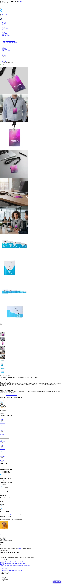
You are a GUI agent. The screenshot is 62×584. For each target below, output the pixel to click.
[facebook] (1, 45)
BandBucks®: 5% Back (6, 35)
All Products (4, 55)
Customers (2, 562)
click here (19, 548)
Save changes (5, 550)
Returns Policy (20, 563)
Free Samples (15, 563)
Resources (2, 564)
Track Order (6, 563)
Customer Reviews (5, 28)
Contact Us (24, 561)
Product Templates (5, 34)
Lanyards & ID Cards (5, 49)
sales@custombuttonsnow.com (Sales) (9, 41)
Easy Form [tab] (4, 484)
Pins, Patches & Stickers (6, 53)
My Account (4, 22)
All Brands (4, 47)
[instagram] (4, 45)
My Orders (4, 23)
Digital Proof (2, 487)
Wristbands (4, 48)
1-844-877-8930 (4, 533)
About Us (3, 27)
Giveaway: (4, 536)
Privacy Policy (7, 561)
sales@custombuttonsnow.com (6, 570)
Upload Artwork (4, 32)
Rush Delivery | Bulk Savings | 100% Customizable (8, 0)
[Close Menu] (1, 20)
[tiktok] (6, 45)
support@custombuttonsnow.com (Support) (10, 42)
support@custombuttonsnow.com (16, 570)
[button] (31, 17)
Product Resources (15, 565)
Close (1, 550)
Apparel (3, 54)
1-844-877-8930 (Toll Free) (7, 38)
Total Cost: (3, 537)
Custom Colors (4, 33)
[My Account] (0, 15)
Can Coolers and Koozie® (6, 50)
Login (3, 24)
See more (2, 413)
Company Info (2, 560)
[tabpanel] (31, 486)
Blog (29, 565)
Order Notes (2, 489)
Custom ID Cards (5, 61)
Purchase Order (10, 563)
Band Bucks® (26, 565)
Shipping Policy (12, 561)
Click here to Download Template (11, 395)
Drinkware (4, 51)
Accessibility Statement (29, 561)
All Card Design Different (6, 472)
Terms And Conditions (18, 561)
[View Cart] (0, 16)
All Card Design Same (6, 471)
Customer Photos (9, 565)
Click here (11, 514)
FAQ (3, 29)
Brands (3, 46)
